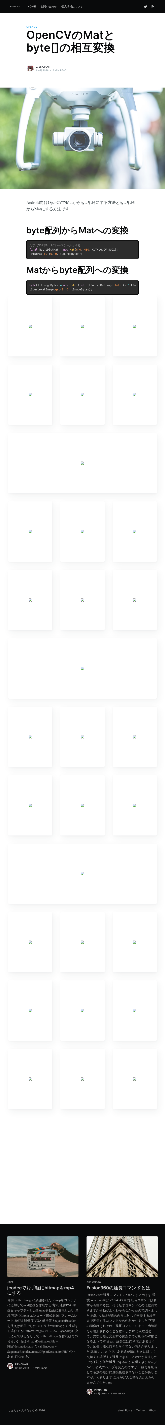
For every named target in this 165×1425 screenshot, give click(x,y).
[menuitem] (31, 6)
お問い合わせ (49, 6)
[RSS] (153, 6)
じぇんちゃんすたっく (21, 1410)
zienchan (43, 66)
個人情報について (72, 6)
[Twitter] (145, 6)
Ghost (153, 1410)
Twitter (140, 1410)
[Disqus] (82, 1167)
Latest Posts (124, 1410)
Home (32, 6)
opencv (31, 26)
